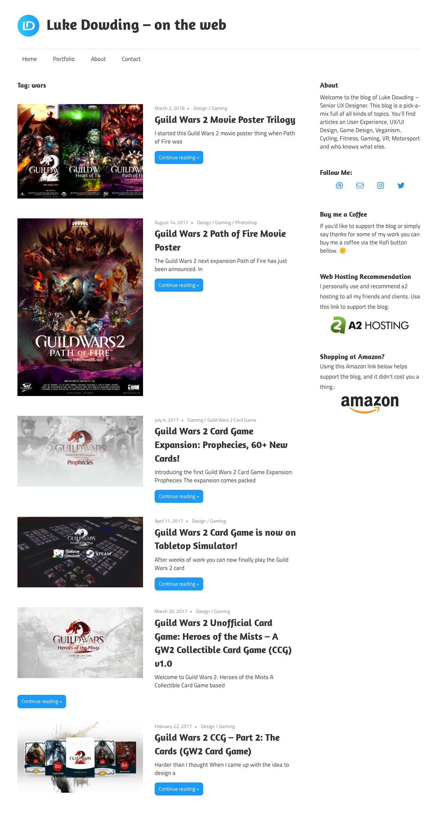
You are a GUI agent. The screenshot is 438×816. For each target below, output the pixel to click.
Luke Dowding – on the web (137, 24)
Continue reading (177, 157)
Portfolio (64, 58)
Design (200, 108)
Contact (131, 58)
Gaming (219, 108)
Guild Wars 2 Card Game (231, 419)
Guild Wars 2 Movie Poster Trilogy (225, 119)
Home (29, 58)
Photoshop (246, 222)
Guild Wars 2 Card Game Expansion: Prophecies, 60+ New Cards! (221, 444)
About (98, 58)
